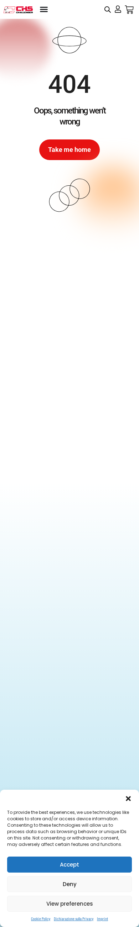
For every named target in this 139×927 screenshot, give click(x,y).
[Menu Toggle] (44, 9)
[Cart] (129, 9)
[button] (128, 798)
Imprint (102, 918)
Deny (70, 884)
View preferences (69, 903)
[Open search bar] (107, 9)
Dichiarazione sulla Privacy (73, 918)
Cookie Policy (40, 918)
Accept (69, 864)
